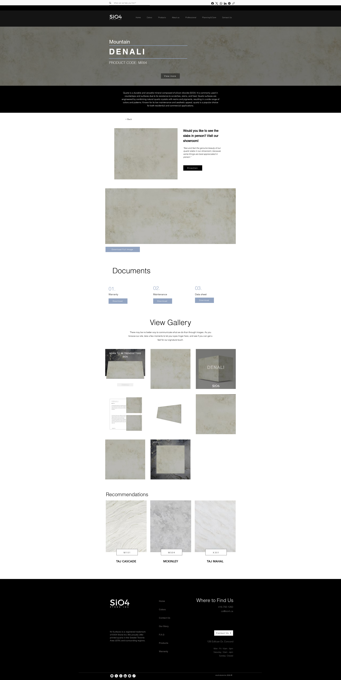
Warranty (163, 651)
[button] (149, 17)
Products (163, 643)
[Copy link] (233, 3)
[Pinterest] (229, 3)
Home (162, 601)
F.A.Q (161, 634)
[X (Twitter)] (216, 3)
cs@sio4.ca (227, 611)
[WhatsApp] (221, 3)
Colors (162, 609)
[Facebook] (212, 3)
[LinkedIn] (225, 3)
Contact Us (164, 618)
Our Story (164, 626)
